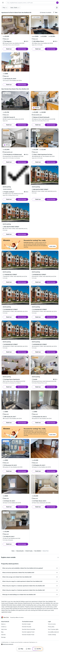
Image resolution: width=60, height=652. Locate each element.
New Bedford (37, 551)
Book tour (9, 49)
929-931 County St (9, 117)
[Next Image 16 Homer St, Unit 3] (27, 484)
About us (3, 624)
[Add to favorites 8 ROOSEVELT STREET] (56, 252)
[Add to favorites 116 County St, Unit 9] (27, 54)
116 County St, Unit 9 (10, 78)
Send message (22, 49)
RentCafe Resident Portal (28, 634)
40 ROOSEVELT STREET (11, 344)
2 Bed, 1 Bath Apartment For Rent (42, 154)
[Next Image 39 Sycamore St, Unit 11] (56, 400)
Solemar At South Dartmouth (41, 117)
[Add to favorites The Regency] (27, 17)
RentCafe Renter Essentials (28, 629)
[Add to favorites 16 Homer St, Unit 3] (27, 476)
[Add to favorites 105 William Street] (56, 17)
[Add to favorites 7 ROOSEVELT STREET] (27, 252)
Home (13, 551)
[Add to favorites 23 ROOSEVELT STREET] (27, 287)
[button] (15, 24)
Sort (56, 12)
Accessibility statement (53, 632)
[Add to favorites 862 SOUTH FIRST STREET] (27, 205)
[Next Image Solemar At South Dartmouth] (56, 100)
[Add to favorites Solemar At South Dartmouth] (56, 93)
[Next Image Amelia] (56, 365)
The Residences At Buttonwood (13, 154)
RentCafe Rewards (26, 626)
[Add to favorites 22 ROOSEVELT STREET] (56, 287)
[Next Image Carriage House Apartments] (27, 365)
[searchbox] (32, 2)
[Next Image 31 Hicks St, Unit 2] (27, 520)
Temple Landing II (9, 191)
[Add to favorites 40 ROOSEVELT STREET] (27, 322)
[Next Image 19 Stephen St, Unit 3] (56, 448)
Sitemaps (3, 637)
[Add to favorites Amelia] (56, 357)
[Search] (57, 2)
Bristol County (29, 551)
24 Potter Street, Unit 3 (39, 501)
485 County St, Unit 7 (10, 416)
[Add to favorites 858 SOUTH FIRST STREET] (56, 167)
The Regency (7, 41)
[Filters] (57, 7)
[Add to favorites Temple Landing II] (27, 167)
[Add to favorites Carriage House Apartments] (27, 357)
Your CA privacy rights (53, 629)
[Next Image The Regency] (27, 24)
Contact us (3, 626)
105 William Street (38, 41)
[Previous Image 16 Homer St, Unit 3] (4, 484)
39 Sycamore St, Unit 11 (40, 416)
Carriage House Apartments (12, 379)
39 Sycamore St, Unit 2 (10, 465)
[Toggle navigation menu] (3, 2)
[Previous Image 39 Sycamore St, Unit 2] (4, 448)
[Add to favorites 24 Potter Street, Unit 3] (56, 476)
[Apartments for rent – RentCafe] (5, 617)
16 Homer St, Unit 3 (9, 501)
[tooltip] (6, 39)
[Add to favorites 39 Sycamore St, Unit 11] (56, 392)
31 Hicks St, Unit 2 (9, 536)
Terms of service (52, 624)
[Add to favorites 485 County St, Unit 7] (27, 392)
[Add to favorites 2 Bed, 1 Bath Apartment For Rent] (56, 130)
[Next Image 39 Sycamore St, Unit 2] (27, 448)
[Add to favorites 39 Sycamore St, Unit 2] (27, 441)
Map (22, 648)
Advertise (3, 634)
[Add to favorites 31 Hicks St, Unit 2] (27, 512)
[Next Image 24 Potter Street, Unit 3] (56, 484)
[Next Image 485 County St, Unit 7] (27, 400)
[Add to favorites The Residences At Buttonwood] (27, 130)
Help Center (4, 629)
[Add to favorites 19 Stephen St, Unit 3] (56, 441)
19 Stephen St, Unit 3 (39, 465)
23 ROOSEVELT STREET (11, 309)
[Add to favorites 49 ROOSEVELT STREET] (56, 322)
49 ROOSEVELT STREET (40, 344)
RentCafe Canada (26, 624)
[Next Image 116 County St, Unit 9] (27, 62)
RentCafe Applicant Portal (28, 632)
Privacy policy (51, 626)
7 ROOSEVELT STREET (10, 274)
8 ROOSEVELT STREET (39, 274)
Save (29, 648)
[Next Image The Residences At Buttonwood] (27, 138)
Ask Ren (39, 648)
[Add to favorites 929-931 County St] (27, 93)
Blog (2, 632)
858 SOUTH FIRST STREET (40, 189)
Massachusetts (20, 551)
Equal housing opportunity (7, 644)
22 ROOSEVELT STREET (40, 309)
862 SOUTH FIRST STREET (11, 226)
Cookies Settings (52, 634)
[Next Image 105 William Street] (56, 24)
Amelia (35, 379)
